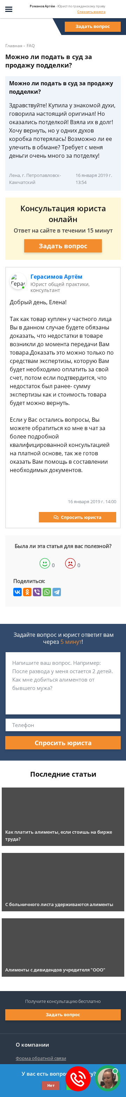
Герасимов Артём (56, 276)
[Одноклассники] (27, 592)
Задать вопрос (93, 26)
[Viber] (37, 592)
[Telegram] (56, 592)
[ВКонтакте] (17, 592)
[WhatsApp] (47, 592)
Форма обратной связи (41, 1058)
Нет (51, 1085)
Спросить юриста (91, 11)
